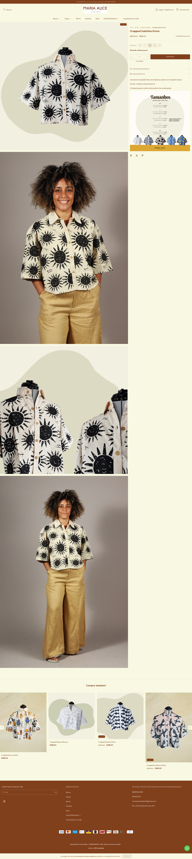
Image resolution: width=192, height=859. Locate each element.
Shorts (78, 19)
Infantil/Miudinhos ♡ (111, 19)
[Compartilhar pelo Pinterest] (142, 155)
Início (131, 27)
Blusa (136, 27)
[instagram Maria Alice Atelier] (4, 801)
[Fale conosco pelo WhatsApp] (187, 848)
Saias (97, 19)
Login (161, 10)
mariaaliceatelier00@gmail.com (144, 801)
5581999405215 (137, 792)
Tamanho (133, 45)
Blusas (55, 19)
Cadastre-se (169, 10)
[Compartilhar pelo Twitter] (137, 155)
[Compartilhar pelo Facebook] (131, 155)
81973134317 (136, 797)
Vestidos (88, 19)
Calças (67, 19)
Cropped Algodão (145, 27)
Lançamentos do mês (131, 19)
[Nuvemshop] (96, 848)
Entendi (127, 856)
